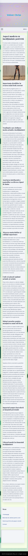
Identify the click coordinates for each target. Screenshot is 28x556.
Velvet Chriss (14, 15)
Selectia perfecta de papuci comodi (12, 521)
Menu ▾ (25, 29)
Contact (5, 524)
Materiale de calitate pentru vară (11, 517)
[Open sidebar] (2, 29)
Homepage (6, 514)
